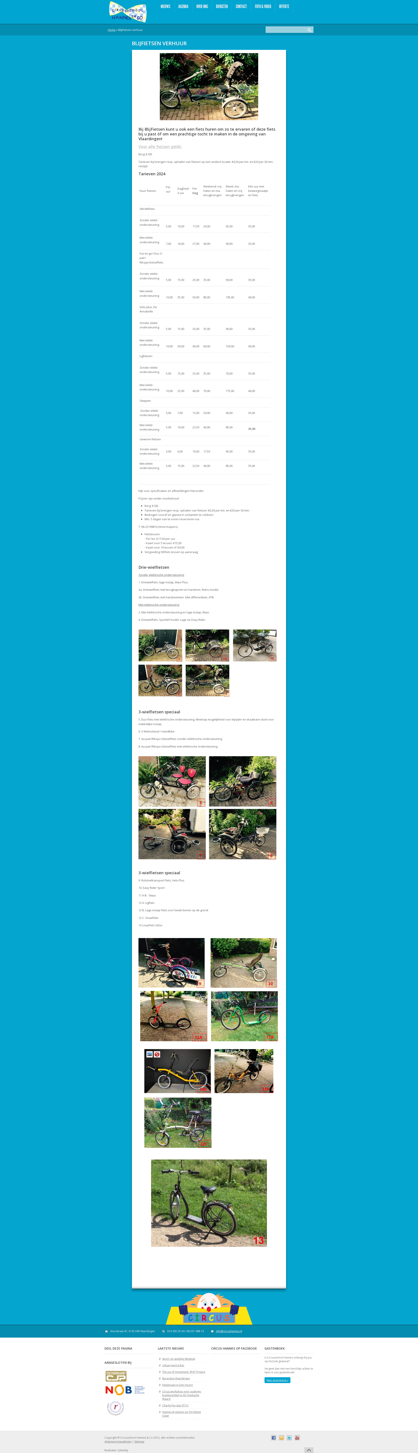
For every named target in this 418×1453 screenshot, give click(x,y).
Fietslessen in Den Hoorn (177, 1385)
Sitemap (139, 1441)
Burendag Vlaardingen (176, 1378)
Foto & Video (263, 6)
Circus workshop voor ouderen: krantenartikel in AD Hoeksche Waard (181, 1395)
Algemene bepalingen (117, 1441)
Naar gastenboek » (277, 1380)
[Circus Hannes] (127, 12)
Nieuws (165, 6)
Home (112, 30)
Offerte (284, 6)
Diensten (222, 6)
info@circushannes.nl (229, 1331)
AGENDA (183, 6)
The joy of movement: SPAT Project (183, 1372)
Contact (241, 6)
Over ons (202, 6)
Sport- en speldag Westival (178, 1359)
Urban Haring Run (173, 1365)
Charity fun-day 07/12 (175, 1405)
